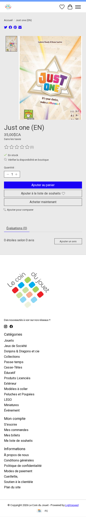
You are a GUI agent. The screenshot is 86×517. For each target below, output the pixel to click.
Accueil (8, 20)
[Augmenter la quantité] (16, 174)
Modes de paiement (18, 471)
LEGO (8, 400)
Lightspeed (72, 505)
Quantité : (9, 167)
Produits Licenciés (17, 378)
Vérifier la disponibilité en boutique (28, 159)
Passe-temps (13, 362)
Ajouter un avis (68, 241)
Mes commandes (16, 430)
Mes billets (12, 435)
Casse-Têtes (13, 367)
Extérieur (10, 383)
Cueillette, (11, 476)
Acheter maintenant (43, 202)
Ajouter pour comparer (20, 209)
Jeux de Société (15, 346)
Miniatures (11, 405)
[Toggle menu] (78, 7)
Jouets (9, 340)
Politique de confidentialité (23, 466)
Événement (12, 410)
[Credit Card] (39, 511)
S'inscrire (10, 424)
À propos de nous (16, 455)
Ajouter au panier (43, 185)
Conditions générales (19, 460)
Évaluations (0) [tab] (16, 228)
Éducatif (9, 373)
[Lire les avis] (17, 147)
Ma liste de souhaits (18, 441)
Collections (12, 357)
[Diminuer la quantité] (7, 174)
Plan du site (12, 487)
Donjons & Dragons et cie (21, 351)
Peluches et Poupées (19, 394)
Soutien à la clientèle (18, 482)
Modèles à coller (16, 389)
